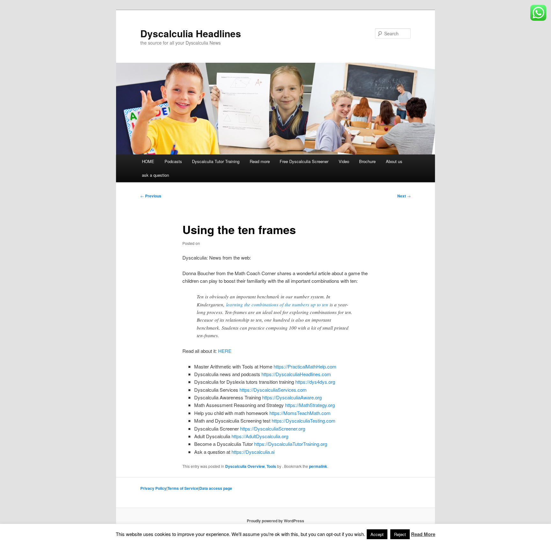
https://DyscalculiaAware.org (292, 397)
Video (344, 161)
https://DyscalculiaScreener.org (272, 428)
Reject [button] (400, 534)
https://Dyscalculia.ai (253, 451)
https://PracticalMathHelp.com (305, 366)
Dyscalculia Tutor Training (215, 161)
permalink (318, 466)
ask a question (155, 175)
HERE (224, 350)
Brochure (367, 161)
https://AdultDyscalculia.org (259, 436)
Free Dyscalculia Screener (304, 161)
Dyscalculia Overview (245, 466)
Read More (423, 534)
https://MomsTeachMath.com (300, 413)
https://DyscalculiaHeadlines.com (296, 374)
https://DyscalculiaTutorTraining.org (290, 443)
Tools (271, 466)
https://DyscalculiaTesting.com (303, 420)
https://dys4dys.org (315, 381)
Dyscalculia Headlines (190, 33)
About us (394, 161)
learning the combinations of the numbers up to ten (277, 304)
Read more (260, 161)
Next (404, 196)
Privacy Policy (153, 488)
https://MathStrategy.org (310, 405)
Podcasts (173, 161)
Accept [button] (377, 534)
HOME (148, 161)
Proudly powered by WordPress (275, 521)
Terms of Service (182, 488)
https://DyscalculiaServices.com (273, 389)
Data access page (215, 488)
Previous (150, 196)
